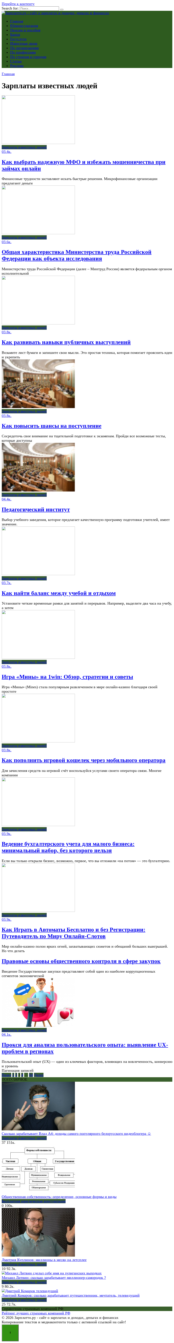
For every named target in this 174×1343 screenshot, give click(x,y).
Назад (6, 1075)
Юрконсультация (24, 26)
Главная (16, 21)
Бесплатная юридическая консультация (34, 1201)
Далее (39, 1075)
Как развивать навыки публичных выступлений (66, 342)
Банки (15, 34)
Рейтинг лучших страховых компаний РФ (36, 1313)
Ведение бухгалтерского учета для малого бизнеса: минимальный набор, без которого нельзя (68, 847)
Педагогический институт (36, 509)
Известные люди (23, 43)
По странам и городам (28, 57)
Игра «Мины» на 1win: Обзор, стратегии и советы (67, 677)
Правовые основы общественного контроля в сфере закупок (81, 961)
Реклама (17, 66)
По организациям (24, 48)
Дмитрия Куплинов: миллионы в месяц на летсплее (44, 1260)
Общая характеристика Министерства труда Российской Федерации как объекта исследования (77, 255)
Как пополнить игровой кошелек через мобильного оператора (84, 760)
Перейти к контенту (18, 4)
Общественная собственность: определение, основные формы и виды (59, 1197)
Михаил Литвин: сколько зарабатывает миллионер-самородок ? (54, 1277)
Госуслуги (18, 39)
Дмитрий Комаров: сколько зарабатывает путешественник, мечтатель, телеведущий (71, 1295)
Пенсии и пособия (25, 30)
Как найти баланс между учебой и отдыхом (59, 593)
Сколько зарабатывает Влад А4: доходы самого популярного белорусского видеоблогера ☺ (76, 1133)
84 (31, 1075)
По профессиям (23, 52)
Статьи (16, 61)
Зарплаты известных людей (24, 1138)
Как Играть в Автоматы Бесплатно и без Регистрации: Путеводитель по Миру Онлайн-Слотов (73, 932)
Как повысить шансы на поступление (51, 426)
